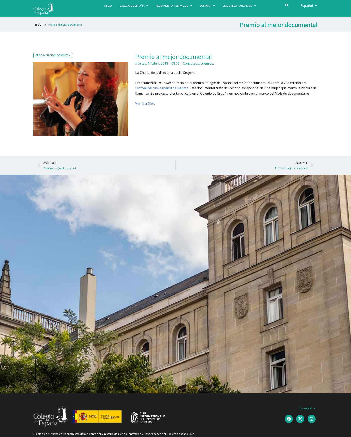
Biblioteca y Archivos (237, 6)
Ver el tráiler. (145, 103)
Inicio (108, 6)
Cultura (205, 6)
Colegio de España (131, 6)
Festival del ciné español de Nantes (161, 88)
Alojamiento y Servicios (172, 6)
